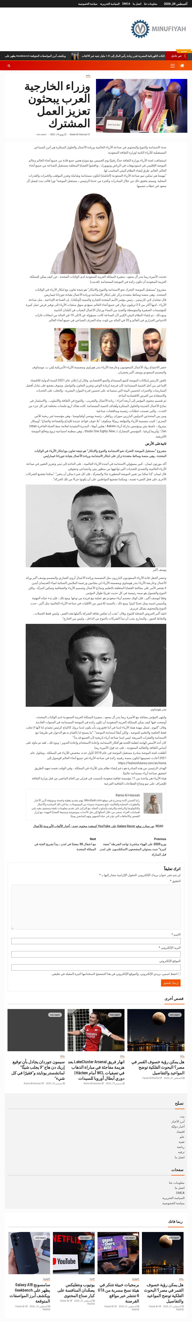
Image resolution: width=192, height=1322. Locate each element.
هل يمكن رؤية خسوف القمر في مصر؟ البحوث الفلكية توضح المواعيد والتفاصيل (157, 1067)
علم (182, 1137)
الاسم (176, 934)
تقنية (181, 1142)
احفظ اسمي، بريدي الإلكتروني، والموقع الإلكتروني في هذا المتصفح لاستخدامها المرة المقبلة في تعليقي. (114, 974)
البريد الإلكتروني (170, 947)
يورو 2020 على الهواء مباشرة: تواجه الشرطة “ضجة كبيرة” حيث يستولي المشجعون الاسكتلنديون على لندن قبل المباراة (133, 846)
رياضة (88, 75)
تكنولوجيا (135, 1279)
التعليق (175, 881)
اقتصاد (180, 1132)
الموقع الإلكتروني (170, 961)
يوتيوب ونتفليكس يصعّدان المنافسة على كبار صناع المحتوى (76, 1290)
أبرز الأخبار (177, 1121)
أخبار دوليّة (177, 1126)
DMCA (126, 3)
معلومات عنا (150, 3)
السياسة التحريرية (110, 3)
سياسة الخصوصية (88, 3)
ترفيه (181, 1152)
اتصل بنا (137, 3)
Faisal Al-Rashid (150, 1078)
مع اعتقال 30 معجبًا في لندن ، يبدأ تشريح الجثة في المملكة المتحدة (65, 844)
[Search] (9, 65)
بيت (182, 1116)
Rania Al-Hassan (78, 134)
